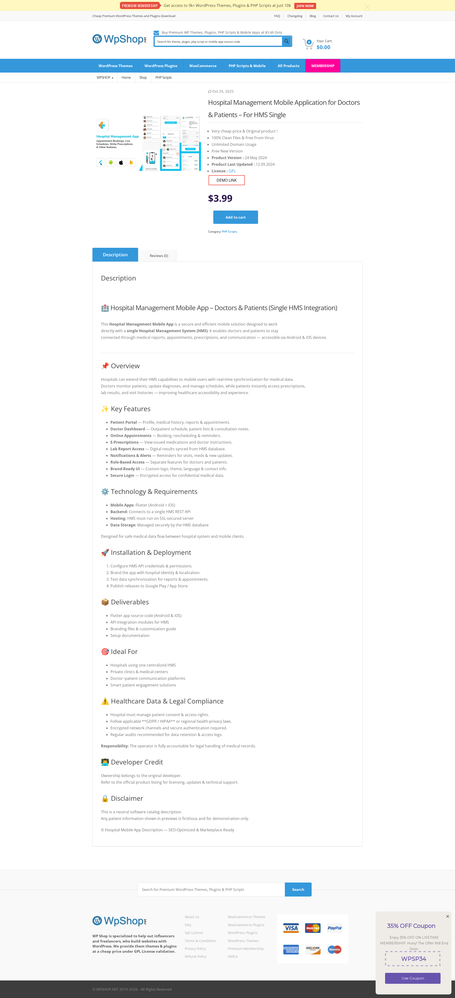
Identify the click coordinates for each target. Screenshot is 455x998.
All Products (288, 65)
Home (126, 77)
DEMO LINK (227, 180)
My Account (354, 16)
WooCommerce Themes (246, 917)
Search (298, 889)
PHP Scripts (229, 232)
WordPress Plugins (161, 65)
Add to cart (236, 217)
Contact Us (331, 16)
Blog (313, 16)
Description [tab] (115, 255)
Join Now (305, 6)
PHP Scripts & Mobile (247, 65)
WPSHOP (104, 77)
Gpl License (194, 932)
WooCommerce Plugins (246, 925)
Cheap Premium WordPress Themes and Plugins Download (133, 16)
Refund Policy (195, 956)
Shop (143, 77)
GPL (232, 171)
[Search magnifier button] (286, 41)
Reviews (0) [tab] (159, 255)
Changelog (294, 16)
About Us (192, 917)
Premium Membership (246, 948)
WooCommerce (203, 65)
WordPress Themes (115, 65)
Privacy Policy (195, 948)
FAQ (277, 16)
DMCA (233, 956)
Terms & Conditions (200, 940)
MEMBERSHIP (322, 65)
